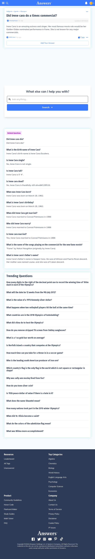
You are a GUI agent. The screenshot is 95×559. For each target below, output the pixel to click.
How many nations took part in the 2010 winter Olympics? (32, 408)
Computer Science (55, 486)
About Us (52, 500)
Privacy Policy (53, 514)
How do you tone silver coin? (19, 385)
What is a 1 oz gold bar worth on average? (25, 337)
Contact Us (52, 505)
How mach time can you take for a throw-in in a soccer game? (34, 353)
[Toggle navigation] (3, 3)
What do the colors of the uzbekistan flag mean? (28, 423)
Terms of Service (55, 509)
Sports (16, 11)
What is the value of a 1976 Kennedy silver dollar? (29, 300)
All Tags (7, 463)
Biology (51, 468)
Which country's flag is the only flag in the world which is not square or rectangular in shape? (45, 369)
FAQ (5, 523)
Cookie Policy (53, 523)
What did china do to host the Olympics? (25, 322)
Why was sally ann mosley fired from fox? (25, 378)
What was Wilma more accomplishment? (25, 431)
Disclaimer (52, 518)
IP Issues (52, 528)
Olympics (23, 11)
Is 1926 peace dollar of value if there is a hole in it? (29, 393)
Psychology (52, 482)
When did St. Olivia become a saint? (22, 416)
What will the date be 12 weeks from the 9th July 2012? (31, 292)
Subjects (9, 11)
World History (53, 473)
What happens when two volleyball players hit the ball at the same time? (39, 307)
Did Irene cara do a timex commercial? (31, 16)
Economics (52, 491)
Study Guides (9, 514)
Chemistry (52, 463)
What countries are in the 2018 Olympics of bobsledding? (32, 315)
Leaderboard (9, 459)
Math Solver (8, 518)
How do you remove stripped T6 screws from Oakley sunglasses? (36, 330)
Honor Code (9, 505)
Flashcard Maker (10, 509)
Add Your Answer (48, 43)
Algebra (51, 459)
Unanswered (9, 468)
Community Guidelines (13, 500)
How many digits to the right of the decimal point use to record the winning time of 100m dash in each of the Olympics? (47, 283)
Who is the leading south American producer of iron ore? (32, 360)
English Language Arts (57, 477)
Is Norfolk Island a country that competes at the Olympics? (33, 345)
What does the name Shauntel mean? (23, 400)
